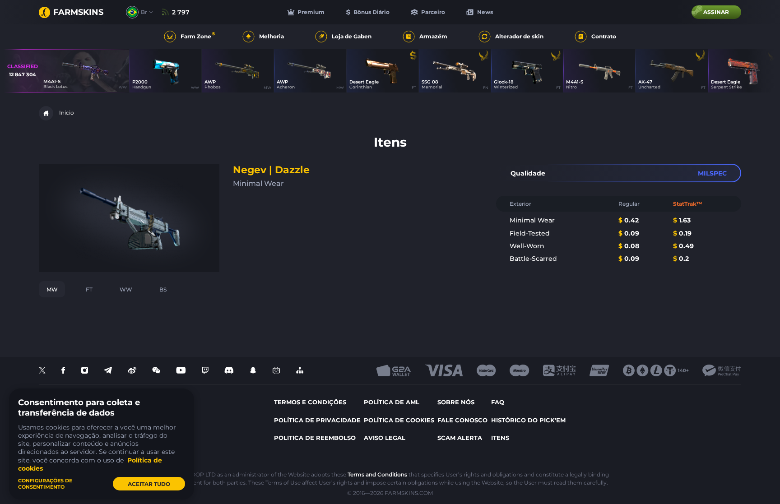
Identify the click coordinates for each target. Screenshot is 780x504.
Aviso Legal (384, 437)
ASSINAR (716, 12)
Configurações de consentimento (45, 483)
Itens (500, 437)
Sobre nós (455, 402)
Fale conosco (462, 420)
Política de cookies (399, 420)
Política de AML (391, 402)
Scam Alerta (459, 437)
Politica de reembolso (315, 437)
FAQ (497, 402)
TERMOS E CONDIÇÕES (310, 402)
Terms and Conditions (377, 474)
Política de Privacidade (317, 420)
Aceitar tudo (149, 484)
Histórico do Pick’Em (528, 420)
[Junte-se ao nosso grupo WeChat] (156, 371)
